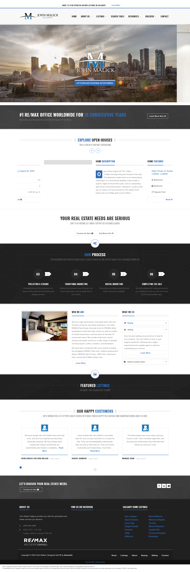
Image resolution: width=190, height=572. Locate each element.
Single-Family (131, 526)
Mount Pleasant (156, 526)
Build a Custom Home (136, 362)
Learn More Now (156, 116)
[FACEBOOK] (159, 486)
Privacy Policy (100, 562)
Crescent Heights (157, 533)
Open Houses (131, 520)
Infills (127, 533)
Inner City (129, 523)
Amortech (68, 555)
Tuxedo (152, 523)
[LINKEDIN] (164, 486)
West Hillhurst (155, 516)
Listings (124, 555)
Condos (129, 530)
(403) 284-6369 (29, 526)
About (134, 555)
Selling (130, 330)
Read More (95, 451)
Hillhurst (129, 536)
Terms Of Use (89, 562)
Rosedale (153, 536)
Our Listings (131, 516)
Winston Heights (157, 520)
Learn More (116, 5)
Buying (130, 323)
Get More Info (105, 233)
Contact (165, 555)
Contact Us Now (84, 233)
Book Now (146, 199)
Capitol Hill (154, 530)
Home (114, 555)
